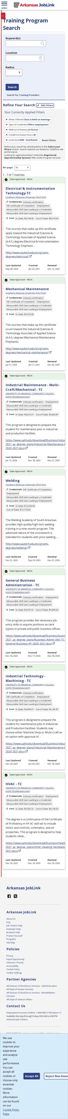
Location (11, 53)
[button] (4, 5)
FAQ (8, 922)
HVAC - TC (14, 784)
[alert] (34, 180)
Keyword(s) (13, 38)
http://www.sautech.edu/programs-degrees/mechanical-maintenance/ (27, 350)
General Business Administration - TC (22, 582)
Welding (13, 480)
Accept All (31, 1076)
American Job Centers (17, 1019)
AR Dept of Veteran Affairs (19, 999)
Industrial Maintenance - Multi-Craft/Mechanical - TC (33, 387)
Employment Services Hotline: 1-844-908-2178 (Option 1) (33, 1012)
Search (12, 87)
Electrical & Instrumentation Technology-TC (30, 190)
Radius (10, 67)
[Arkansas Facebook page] (9, 896)
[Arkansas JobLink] (34, 5)
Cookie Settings (14, 972)
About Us (11, 918)
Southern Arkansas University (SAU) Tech (26, 197)
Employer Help (13, 928)
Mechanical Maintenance (27, 289)
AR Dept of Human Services (20, 989)
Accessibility (12, 965)
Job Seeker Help (14, 925)
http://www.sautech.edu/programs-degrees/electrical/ (27, 254)
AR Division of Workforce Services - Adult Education (31, 985)
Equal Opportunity (15, 959)
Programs (11, 939)
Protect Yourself (14, 935)
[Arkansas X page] (15, 896)
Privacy (9, 955)
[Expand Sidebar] (3, 16)
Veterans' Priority (14, 962)
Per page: (8, 167)
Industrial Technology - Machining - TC (25, 678)
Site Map (10, 942)
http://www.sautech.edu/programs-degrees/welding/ (27, 546)
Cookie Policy (12, 969)
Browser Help (13, 932)
